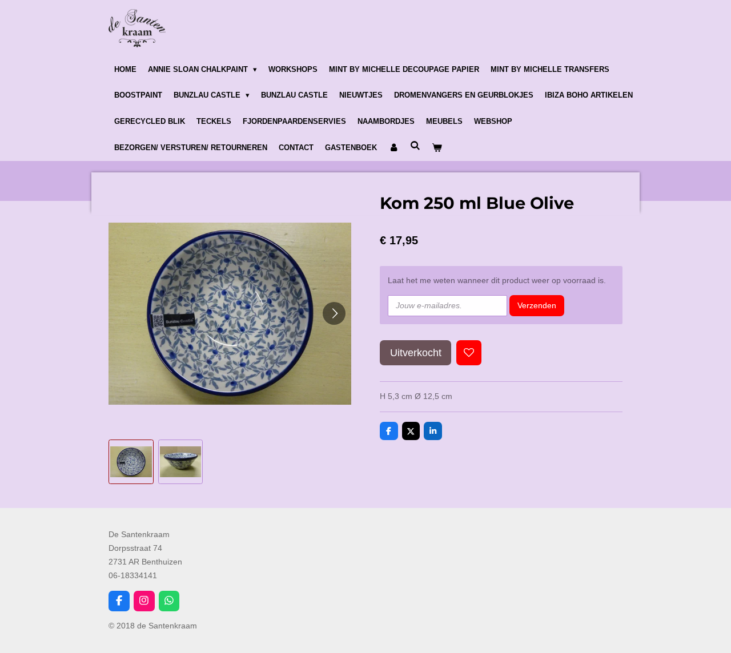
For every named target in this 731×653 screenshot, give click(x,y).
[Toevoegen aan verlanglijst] (468, 352)
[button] (131, 462)
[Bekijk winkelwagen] (437, 148)
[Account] (393, 148)
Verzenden (536, 305)
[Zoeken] (415, 146)
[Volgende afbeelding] (334, 313)
